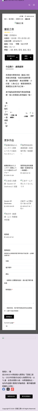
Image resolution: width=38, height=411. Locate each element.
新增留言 (9, 289)
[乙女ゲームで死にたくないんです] (27, 188)
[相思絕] (11, 222)
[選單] (34, 5)
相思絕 (6, 234)
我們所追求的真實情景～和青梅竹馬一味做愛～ (26, 167)
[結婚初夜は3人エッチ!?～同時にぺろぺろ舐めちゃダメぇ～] (11, 153)
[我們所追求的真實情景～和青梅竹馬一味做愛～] (27, 153)
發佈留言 (9, 317)
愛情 (20, 50)
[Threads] (8, 389)
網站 (7, 274)
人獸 (11, 50)
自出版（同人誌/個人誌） (21, 38)
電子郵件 (8, 267)
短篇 (11, 44)
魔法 (29, 50)
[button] (12, 57)
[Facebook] (3, 389)
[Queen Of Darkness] (11, 188)
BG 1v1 (12, 47)
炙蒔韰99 (13, 35)
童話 (24, 50)
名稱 (7, 261)
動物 (15, 50)
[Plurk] (12, 389)
